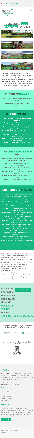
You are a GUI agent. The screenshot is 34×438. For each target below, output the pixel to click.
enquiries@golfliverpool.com (17, 315)
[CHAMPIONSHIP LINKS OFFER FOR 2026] (17, 45)
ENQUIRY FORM (23, 290)
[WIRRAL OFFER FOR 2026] (17, 55)
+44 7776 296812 (11, 3)
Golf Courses (6, 394)
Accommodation (7, 396)
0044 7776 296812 (8, 382)
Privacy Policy (4, 432)
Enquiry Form (6, 419)
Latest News (5, 401)
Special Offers (6, 391)
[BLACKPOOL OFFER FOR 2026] (17, 66)
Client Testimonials (7, 398)
